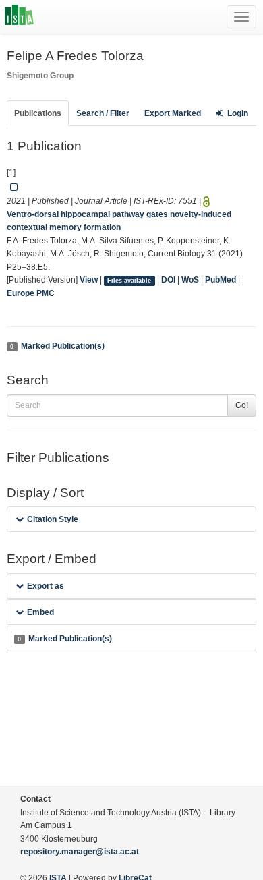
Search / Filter (102, 113)
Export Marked (172, 113)
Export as (45, 586)
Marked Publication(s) (57, 346)
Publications (37, 113)
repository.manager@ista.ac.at (79, 851)
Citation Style (52, 519)
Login (237, 113)
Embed (40, 612)
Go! (241, 405)
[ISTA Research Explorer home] (19, 17)
